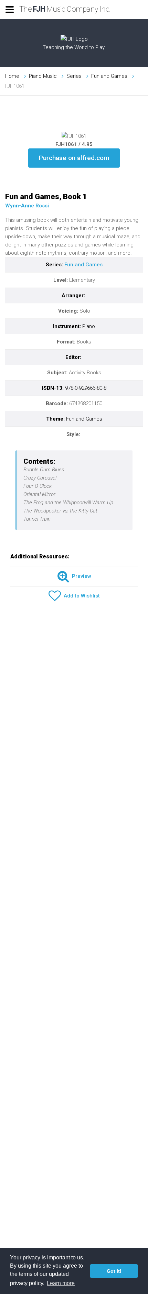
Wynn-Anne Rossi (27, 206)
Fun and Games (109, 76)
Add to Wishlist (80, 596)
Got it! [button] (114, 1271)
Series (74, 76)
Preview (80, 576)
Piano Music (43, 76)
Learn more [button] (61, 1283)
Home (12, 76)
